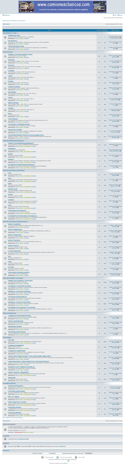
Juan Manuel (27, 146)
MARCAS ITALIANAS (14, 240)
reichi (114, 145)
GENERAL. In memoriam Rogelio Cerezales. (20, 54)
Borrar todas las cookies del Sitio (10, 417)
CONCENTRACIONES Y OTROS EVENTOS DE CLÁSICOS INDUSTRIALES (28, 361)
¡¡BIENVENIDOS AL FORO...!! (10, 33)
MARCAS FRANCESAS (14, 235)
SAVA (9, 205)
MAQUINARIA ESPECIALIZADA (17, 332)
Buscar (120, 15)
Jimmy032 (114, 89)
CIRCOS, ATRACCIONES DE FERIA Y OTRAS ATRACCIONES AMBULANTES (29, 356)
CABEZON (11, 70)
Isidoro (21, 38)
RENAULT (11, 159)
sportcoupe (114, 264)
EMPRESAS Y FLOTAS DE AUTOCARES (19, 302)
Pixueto (17, 38)
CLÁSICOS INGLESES (14, 251)
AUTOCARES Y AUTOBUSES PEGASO (19, 124)
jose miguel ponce (21, 439)
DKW (9, 178)
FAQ (115, 15)
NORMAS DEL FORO (14, 35)
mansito (114, 258)
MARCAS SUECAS (13, 245)
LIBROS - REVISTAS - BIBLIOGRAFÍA (18, 372)
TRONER (10, 108)
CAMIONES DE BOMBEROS (16, 345)
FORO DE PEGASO (8, 52)
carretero (114, 207)
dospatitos (26, 38)
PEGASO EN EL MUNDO (15, 129)
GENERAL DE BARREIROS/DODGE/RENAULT (21, 143)
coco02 (114, 353)
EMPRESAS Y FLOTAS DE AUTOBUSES (19, 291)
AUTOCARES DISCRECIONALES (17, 297)
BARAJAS (11, 65)
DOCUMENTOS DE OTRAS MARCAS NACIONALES (22, 216)
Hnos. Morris (114, 191)
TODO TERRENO (13, 119)
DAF (9, 256)
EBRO (10, 183)
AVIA (9, 173)
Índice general (6, 24)
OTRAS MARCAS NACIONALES (17, 210)
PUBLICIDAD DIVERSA (14, 407)
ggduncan (114, 56)
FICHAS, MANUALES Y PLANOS (17, 402)
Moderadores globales (28, 432)
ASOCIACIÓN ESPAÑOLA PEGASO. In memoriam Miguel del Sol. (26, 135)
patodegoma (114, 110)
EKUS (10, 113)
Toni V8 (114, 73)
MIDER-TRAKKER (13, 103)
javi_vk (114, 393)
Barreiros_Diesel (114, 186)
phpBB (55, 459)
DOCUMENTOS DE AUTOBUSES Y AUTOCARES (21, 307)
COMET (10, 76)
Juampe (114, 415)
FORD (10, 262)
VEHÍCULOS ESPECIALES (9, 313)
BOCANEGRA (12, 92)
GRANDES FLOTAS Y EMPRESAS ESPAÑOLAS (21, 367)
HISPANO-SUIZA (12, 189)
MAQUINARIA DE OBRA (15, 326)
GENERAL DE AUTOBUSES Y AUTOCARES (20, 280)
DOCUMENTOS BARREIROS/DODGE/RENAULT (21, 165)
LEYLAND (11, 267)
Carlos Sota (62, 446)
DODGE (10, 154)
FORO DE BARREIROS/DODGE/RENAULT (13, 140)
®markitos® (114, 347)
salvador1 (114, 83)
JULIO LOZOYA (114, 99)
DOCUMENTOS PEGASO (9, 383)
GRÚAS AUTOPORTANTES (15, 321)
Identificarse (7, 15)
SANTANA (11, 200)
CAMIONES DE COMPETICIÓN (16, 351)
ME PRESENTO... (13, 41)
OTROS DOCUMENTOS (14, 413)
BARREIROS (11, 148)
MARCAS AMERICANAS (15, 229)
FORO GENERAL (7, 337)
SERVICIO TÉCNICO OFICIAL (16, 46)
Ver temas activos (21, 20)
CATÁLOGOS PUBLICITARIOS (16, 391)
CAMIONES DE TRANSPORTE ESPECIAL (19, 316)
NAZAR (10, 194)
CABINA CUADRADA (14, 87)
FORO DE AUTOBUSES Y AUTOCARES (13, 278)
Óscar (114, 180)
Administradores (19, 432)
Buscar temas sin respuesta (9, 20)
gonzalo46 (114, 248)
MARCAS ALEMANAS (14, 224)
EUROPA (10, 81)
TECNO (10, 97)
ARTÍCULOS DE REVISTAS (15, 386)
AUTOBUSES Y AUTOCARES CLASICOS (19, 286)
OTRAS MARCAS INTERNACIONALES (19, 272)
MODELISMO (11, 377)
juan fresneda (114, 132)
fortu (114, 374)
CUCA (114, 43)
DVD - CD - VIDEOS (13, 396)
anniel (114, 48)
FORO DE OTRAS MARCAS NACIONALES (13, 170)
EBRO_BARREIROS (114, 151)
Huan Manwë (64, 463)
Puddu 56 (114, 242)
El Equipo (20, 417)
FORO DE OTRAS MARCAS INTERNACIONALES (15, 221)
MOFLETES (11, 60)
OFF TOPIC (11, 340)
